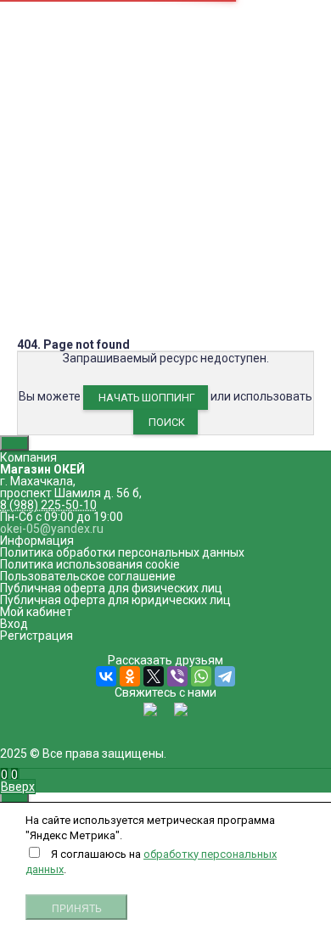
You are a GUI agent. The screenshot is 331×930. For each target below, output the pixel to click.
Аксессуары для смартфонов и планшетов (166, 422)
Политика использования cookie (90, 564)
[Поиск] (19, 775)
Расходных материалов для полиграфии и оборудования (166, 499)
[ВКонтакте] (106, 676)
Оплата (38, 30)
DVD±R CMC (40, 100)
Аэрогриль (97, 100)
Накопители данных (166, 338)
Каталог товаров (165, 303)
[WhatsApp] (201, 676)
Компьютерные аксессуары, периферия (166, 315)
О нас (32, 18)
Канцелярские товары (165, 433)
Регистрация (36, 635)
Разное (165, 552)
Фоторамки (166, 540)
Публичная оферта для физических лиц (111, 588)
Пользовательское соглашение (88, 576)
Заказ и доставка (65, 42)
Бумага (165, 362)
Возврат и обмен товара (85, 54)
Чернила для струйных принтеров (166, 386)
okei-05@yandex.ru (57, 195)
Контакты (44, 90)
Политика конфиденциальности (107, 66)
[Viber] (177, 676)
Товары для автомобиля (165, 517)
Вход (14, 623)
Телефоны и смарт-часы (165, 410)
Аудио (165, 326)
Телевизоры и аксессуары (165, 457)
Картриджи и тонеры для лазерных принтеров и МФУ (165, 475)
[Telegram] (225, 676)
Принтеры (166, 374)
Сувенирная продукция (166, 528)
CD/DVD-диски (166, 445)
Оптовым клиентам (71, 78)
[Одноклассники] (130, 676)
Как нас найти (45, 177)
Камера (143, 100)
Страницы (165, 7)
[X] (153, 676)
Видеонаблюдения (165, 398)
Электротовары (165, 350)
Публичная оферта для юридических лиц (115, 600)
